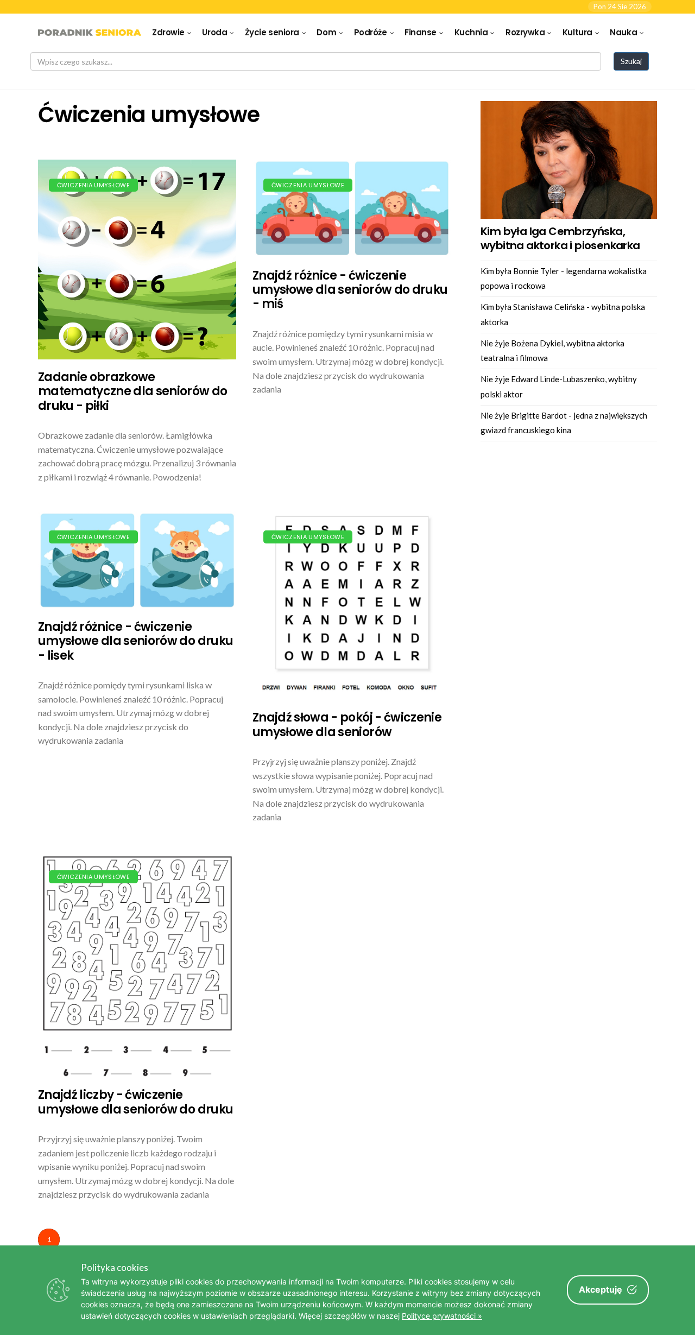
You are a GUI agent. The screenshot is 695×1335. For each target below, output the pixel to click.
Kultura (577, 32)
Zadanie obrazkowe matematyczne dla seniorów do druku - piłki (133, 391)
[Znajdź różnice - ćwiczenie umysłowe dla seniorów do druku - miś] (351, 209)
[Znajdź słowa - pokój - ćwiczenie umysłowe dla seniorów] (351, 605)
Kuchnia (471, 32)
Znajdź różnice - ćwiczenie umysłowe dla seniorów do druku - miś (349, 290)
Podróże (370, 32)
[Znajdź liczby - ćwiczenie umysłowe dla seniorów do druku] (137, 964)
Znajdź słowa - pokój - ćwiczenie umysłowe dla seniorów (346, 724)
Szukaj (631, 61)
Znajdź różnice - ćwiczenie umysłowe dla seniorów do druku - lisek (135, 641)
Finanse (421, 32)
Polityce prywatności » (442, 1315)
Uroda (214, 32)
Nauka (623, 32)
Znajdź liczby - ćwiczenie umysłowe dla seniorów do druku (135, 1101)
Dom (326, 32)
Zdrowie (168, 32)
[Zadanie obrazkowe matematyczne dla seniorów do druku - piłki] (137, 259)
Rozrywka (525, 32)
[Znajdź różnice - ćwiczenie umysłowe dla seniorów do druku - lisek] (137, 560)
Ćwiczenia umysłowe (93, 185)
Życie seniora (272, 32)
